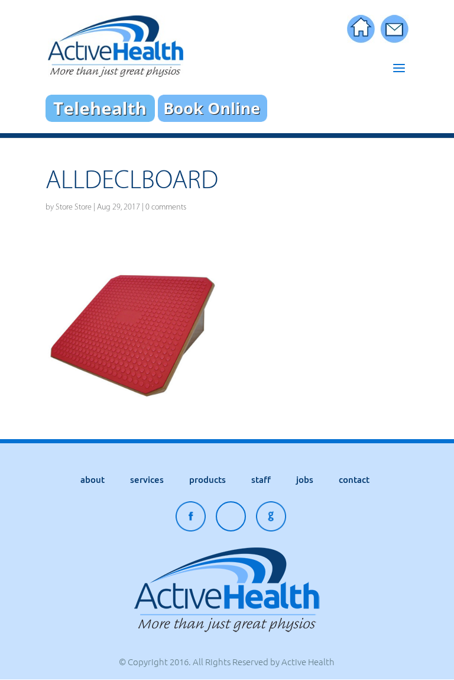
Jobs (304, 480)
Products (207, 480)
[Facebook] (191, 519)
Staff (261, 480)
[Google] (271, 519)
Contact (354, 480)
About (92, 480)
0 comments (165, 207)
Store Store (74, 207)
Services (147, 480)
